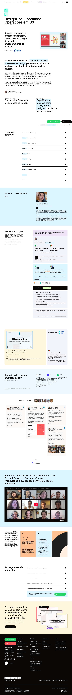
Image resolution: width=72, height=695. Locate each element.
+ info (36, 257)
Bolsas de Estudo (46, 646)
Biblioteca (45, 2)
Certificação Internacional (22, 646)
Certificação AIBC (33, 651)
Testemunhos (20, 644)
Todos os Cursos (33, 641)
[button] (65, 2)
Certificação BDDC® (34, 649)
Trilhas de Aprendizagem (35, 653)
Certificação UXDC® (34, 646)
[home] (8, 2)
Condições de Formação (61, 641)
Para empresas (52, 2)
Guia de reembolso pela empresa (60, 645)
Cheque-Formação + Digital (35, 643)
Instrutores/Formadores (22, 643)
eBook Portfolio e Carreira (35, 670)
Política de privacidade (60, 643)
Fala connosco (20, 654)
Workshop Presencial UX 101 (36, 661)
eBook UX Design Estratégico (33, 668)
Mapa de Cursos (20, 656)
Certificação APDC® (34, 648)
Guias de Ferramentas (47, 644)
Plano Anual (20, 2)
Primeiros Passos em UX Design (35, 665)
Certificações (33, 2)
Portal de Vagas (46, 648)
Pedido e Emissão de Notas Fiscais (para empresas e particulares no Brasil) (61, 649)
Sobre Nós (19, 641)
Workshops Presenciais (34, 654)
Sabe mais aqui (27, 359)
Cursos (14, 2)
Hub (38, 2)
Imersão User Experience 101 (36, 663)
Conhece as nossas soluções (21, 652)
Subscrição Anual (33, 644)
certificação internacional (41, 304)
